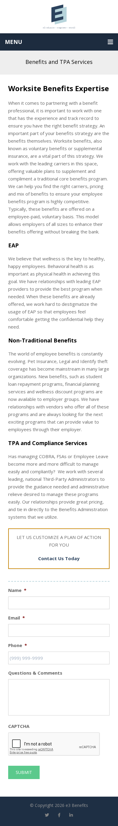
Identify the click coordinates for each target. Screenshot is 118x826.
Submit (24, 772)
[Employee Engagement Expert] (59, 17)
